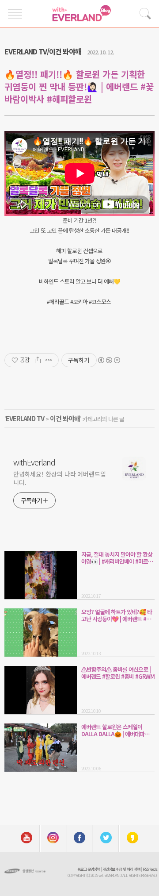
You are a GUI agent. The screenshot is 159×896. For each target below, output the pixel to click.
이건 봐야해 (65, 418)
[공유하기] (37, 360)
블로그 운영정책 (88, 869)
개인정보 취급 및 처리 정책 (121, 869)
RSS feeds (150, 869)
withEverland (34, 462)
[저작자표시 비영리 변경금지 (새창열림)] (109, 360)
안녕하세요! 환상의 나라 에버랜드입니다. (59, 478)
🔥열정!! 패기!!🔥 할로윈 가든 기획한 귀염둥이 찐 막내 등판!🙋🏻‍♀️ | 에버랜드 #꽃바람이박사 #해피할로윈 (79, 86)
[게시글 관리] (48, 360)
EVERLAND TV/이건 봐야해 (42, 51)
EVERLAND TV (25, 418)
